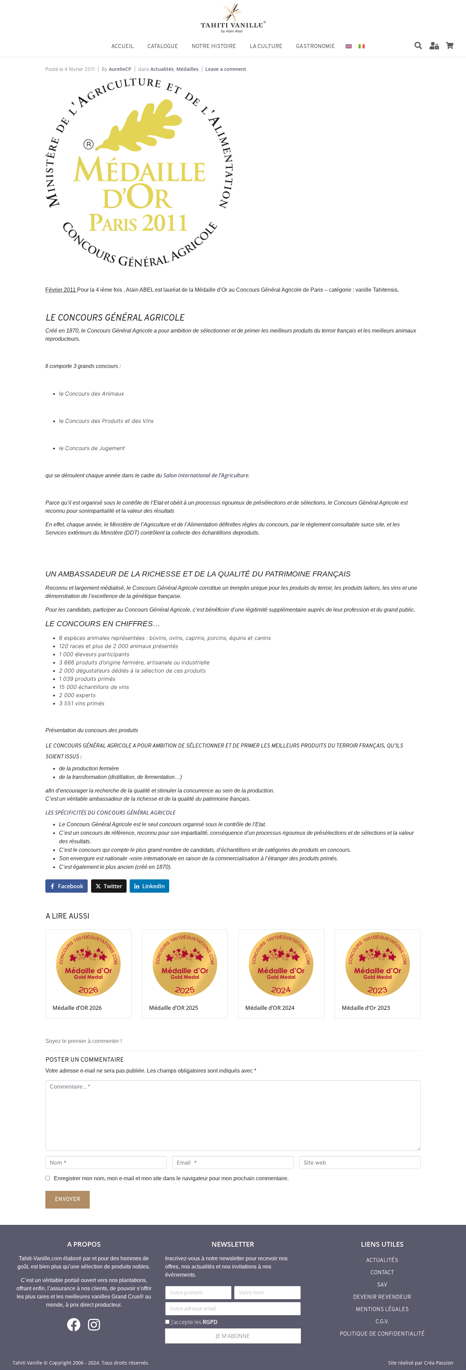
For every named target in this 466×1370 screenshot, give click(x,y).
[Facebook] (74, 1324)
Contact (382, 1272)
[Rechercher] (418, 45)
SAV (382, 1285)
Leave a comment (225, 69)
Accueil (122, 46)
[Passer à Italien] (361, 45)
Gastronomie (315, 46)
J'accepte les (194, 1322)
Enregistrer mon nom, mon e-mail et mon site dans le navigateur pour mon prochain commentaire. (171, 1178)
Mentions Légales (382, 1309)
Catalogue (162, 46)
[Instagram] (94, 1324)
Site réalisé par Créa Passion (420, 1362)
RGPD (210, 1322)
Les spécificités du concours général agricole (110, 812)
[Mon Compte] (434, 45)
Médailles (187, 69)
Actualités (162, 69)
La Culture (266, 46)
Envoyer (67, 1199)
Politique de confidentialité (382, 1334)
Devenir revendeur (382, 1297)
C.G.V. (382, 1322)
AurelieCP (120, 69)
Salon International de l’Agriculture (205, 475)
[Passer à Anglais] (348, 45)
